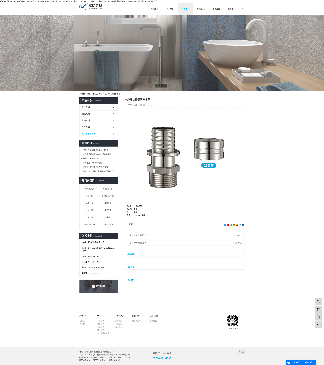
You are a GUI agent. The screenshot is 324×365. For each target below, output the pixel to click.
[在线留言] (318, 316)
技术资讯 (118, 327)
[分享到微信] (231, 225)
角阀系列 (86, 120)
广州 (128, 355)
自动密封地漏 (108, 224)
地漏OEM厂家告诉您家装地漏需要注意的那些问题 (99, 171)
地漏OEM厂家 (89, 224)
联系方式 (153, 321)
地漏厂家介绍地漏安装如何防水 (95, 150)
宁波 (103, 355)
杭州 (99, 355)
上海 (111, 355)
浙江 (94, 355)
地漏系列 (86, 114)
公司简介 (82, 321)
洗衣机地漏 (89, 189)
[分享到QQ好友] (234, 225)
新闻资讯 (201, 9)
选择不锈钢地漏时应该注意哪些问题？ (98, 154)
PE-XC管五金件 (114, 94)
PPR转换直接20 (140, 243)
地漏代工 (103, 360)
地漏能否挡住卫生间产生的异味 (95, 167)
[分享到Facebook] (243, 225)
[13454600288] (318, 301)
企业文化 (82, 324)
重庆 (124, 355)
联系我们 (231, 9)
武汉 (115, 355)
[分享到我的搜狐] (237, 225)
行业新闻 (118, 324)
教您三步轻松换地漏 (91, 159)
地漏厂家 (89, 196)
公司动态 (118, 321)
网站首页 (155, 9)
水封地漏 (89, 210)
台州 (90, 355)
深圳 (120, 355)
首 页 (95, 94)
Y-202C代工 (107, 189)
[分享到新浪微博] (228, 225)
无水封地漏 (107, 217)
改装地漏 (89, 217)
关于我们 (170, 9)
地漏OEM (86, 360)
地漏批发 (89, 203)
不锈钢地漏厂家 (108, 196)
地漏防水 (107, 203)
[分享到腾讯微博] (240, 225)
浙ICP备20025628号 (116, 357)
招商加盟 (216, 9)
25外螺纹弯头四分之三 (143, 235)
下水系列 (86, 107)
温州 (107, 355)
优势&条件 (136, 321)
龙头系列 (86, 127)
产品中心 (185, 9)
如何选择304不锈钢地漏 (92, 163)
